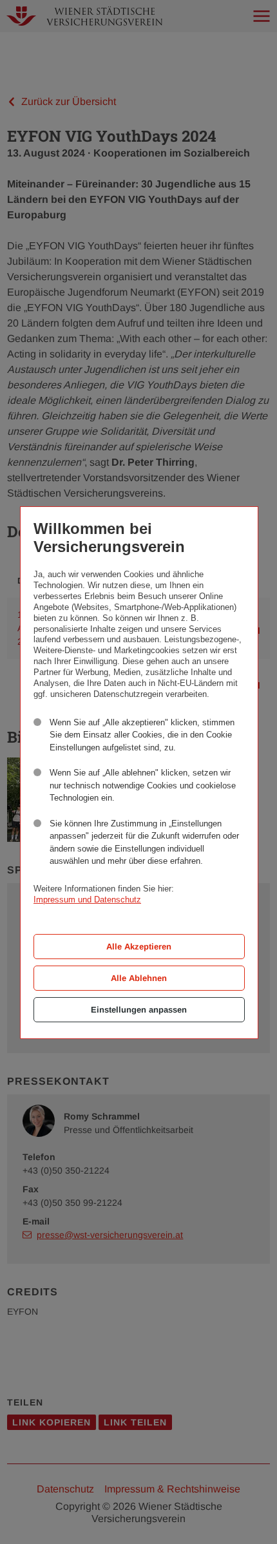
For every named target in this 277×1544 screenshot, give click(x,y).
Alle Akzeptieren (138, 946)
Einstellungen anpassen (139, 1010)
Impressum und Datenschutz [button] (87, 899)
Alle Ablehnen (139, 978)
